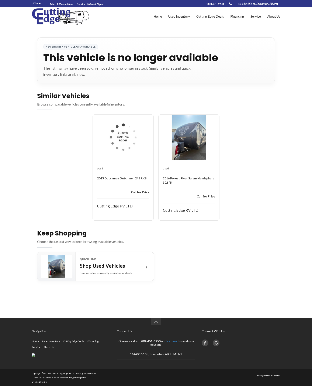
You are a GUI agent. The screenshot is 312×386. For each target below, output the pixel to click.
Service (255, 16)
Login (44, 381)
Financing (237, 16)
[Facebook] (205, 343)
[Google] (216, 343)
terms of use (66, 377)
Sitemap (36, 381)
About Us (273, 16)
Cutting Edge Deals (210, 16)
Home (158, 16)
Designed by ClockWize (268, 375)
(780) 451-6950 (215, 4)
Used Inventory (179, 16)
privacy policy (79, 377)
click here (170, 341)
